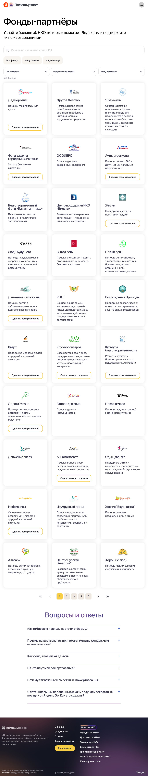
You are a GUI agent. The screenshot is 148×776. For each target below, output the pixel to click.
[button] (74, 631)
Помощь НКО (88, 727)
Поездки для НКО (89, 732)
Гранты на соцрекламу (92, 751)
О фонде (59, 726)
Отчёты (59, 736)
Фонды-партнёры (64, 741)
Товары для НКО (89, 742)
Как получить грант (90, 761)
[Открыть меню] (142, 5)
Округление (61, 731)
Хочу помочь (64, 748)
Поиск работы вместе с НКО (95, 756)
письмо (5, 773)
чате (35, 773)
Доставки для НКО (90, 737)
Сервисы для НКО (89, 747)
